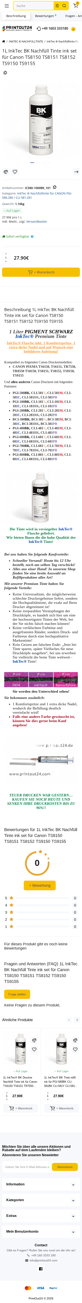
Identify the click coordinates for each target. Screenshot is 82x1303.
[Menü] (6, 5)
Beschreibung (16, 16)
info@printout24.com (43, 1260)
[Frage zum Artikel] (32, 236)
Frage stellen (17, 994)
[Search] (64, 5)
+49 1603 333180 (54, 28)
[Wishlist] (15, 171)
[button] (69, 1020)
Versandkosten (36, 221)
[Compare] (5, 171)
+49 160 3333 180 (43, 1255)
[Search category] (57, 5)
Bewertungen (45, 16)
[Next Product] (76, 171)
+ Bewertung (39, 885)
